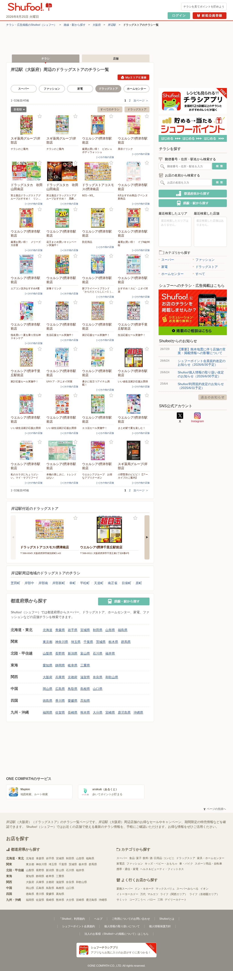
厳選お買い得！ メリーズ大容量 (26, 243)
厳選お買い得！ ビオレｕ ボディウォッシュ (98, 150)
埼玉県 (76, 642)
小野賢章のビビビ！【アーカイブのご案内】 (133, 476)
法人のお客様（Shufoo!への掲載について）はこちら (116, 933)
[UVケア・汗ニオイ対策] (62, 357)
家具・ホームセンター (210, 858)
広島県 (60, 689)
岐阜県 (72, 665)
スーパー (23, 88)
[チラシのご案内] (27, 125)
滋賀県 (85, 677)
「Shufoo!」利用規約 (72, 918)
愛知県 (47, 665)
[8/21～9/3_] (98, 171)
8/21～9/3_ (88, 195)
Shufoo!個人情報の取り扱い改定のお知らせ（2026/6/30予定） (201, 374)
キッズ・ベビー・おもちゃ (161, 863)
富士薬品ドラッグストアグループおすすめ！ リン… (26, 197)
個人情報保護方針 (160, 926)
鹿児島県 (124, 712)
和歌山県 (111, 677)
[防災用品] (98, 218)
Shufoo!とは (166, 918)
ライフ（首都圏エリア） (204, 894)
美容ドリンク (125, 149)
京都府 (72, 677)
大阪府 (97, 24)
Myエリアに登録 (133, 77)
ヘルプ (98, 918)
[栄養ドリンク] (62, 264)
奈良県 (97, 677)
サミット (121, 899)
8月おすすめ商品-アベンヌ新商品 (133, 197)
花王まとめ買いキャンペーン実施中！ (61, 243)
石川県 (97, 653)
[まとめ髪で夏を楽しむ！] (134, 404)
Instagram (197, 417)
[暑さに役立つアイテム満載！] (98, 357)
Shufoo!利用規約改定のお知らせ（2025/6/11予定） (201, 385)
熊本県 (85, 712)
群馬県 (126, 642)
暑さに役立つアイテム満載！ (96, 383)
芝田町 (15, 583)
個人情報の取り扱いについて (122, 926)
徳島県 (47, 700)
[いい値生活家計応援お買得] (134, 357)
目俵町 (126, 583)
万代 (143, 894)
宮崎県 (110, 712)
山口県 (97, 689)
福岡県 (47, 712)
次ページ (141, 100)
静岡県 (60, 665)
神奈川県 (61, 642)
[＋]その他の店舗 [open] (105, 157)
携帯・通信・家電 (127, 869)
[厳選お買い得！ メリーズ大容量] (27, 218)
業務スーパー (124, 888)
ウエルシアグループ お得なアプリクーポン (97, 476)
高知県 (85, 700)
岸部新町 (58, 583)
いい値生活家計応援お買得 (133, 381)
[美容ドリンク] (134, 125)
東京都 (47, 642)
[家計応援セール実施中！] (98, 311)
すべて (200, 274)
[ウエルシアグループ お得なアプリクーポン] (98, 450)
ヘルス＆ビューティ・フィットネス (162, 869)
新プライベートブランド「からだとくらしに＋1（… (98, 290)
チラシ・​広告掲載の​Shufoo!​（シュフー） (31, 24)
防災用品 (87, 242)
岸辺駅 (112, 24)
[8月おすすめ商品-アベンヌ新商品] (134, 171)
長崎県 (72, 712)
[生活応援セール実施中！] (62, 311)
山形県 (110, 630)
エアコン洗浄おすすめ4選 (25, 288)
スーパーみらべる (187, 888)
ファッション (52, 88)
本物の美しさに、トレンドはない (61, 476)
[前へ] (13, 537)
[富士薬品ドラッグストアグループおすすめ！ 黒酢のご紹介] (62, 171)
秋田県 (97, 630)
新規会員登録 (209, 15)
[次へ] (146, 537)
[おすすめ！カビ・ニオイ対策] (134, 264)
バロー (151, 899)
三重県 (85, 665)
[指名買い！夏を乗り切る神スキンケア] (27, 311)
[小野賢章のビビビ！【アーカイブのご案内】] (134, 450)
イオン (204, 888)
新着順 (16, 110)
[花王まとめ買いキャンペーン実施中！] (62, 218)
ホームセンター (136, 88)
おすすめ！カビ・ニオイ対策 (133, 290)
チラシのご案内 (19, 149)
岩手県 (72, 630)
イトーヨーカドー (127, 894)
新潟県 (72, 653)
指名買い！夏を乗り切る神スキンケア (26, 336)
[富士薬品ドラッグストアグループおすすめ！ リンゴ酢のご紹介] (27, 171)
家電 (80, 88)
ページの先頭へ (215, 808)
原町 (139, 583)
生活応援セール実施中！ (60, 335)
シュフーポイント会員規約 (78, 926)
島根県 (85, 689)
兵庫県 (60, 677)
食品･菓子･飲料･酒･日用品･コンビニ (151, 858)
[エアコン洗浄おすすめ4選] (27, 264)
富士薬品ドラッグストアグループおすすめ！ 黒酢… (61, 197)
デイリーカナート (176, 899)
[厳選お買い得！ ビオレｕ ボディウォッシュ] (98, 125)
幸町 (72, 583)
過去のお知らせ (212, 397)
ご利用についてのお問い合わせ (131, 918)
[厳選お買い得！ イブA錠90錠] (134, 218)
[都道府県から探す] (193, 193)
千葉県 (88, 642)
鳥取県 (72, 689)
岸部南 (43, 583)
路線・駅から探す (75, 24)
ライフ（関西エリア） (173, 894)
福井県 (110, 653)
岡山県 (47, 689)
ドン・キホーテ (144, 888)
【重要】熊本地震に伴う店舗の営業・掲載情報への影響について (201, 351)
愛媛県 (72, 700)
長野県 (60, 653)
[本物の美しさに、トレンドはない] (62, 450)
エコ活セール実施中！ (94, 428)
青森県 (60, 630)
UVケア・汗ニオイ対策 (59, 381)
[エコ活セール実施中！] (98, 404)
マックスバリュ (165, 888)
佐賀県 (60, 712)
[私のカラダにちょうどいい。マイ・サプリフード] (27, 450)
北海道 (47, 630)
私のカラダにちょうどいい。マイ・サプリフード (24, 476)
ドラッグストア (137, 109)
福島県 (122, 630)
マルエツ (152, 894)
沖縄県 (138, 712)
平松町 (85, 583)
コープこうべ (137, 899)
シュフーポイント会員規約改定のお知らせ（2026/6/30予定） (201, 362)
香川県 (60, 700)
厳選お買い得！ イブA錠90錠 (134, 243)
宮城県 (85, 630)
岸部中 (29, 583)
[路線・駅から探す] (123, 601)
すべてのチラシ (109, 109)
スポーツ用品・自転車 (208, 863)
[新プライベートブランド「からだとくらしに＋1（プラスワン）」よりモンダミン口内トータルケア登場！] (98, 264)
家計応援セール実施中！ (96, 335)
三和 (160, 899)
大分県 (97, 712)
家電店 (120, 863)
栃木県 (113, 642)
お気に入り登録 (40, 116)
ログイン (178, 15)
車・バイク (186, 863)
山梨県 (47, 653)
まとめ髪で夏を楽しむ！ (131, 428)
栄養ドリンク (53, 288)
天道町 (99, 583)
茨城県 (101, 642)
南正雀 (112, 583)
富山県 (85, 653)
